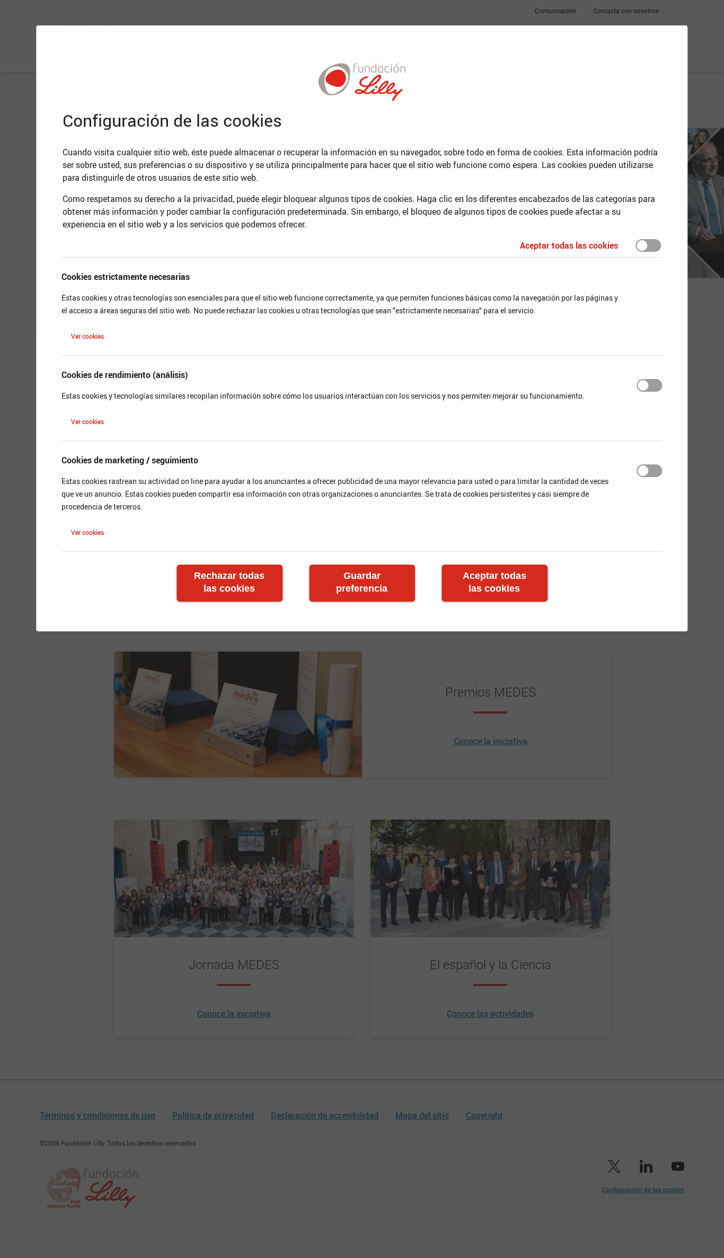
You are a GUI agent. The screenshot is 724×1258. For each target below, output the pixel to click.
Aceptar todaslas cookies (494, 582)
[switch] (648, 245)
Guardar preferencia (361, 582)
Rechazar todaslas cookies (229, 582)
